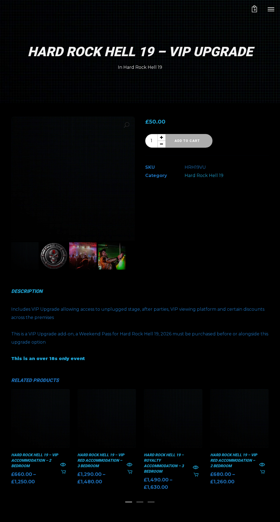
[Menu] (271, 9)
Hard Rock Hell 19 (142, 67)
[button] (126, 125)
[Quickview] (63, 465)
